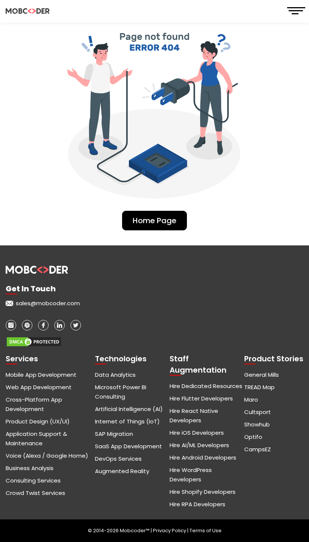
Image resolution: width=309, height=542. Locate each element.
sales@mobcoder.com (48, 303)
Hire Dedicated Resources (206, 386)
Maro (251, 399)
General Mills (261, 375)
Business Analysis (30, 468)
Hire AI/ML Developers (199, 445)
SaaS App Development (128, 446)
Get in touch (31, 288)
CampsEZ (257, 449)
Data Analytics (115, 375)
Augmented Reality (122, 471)
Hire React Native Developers (194, 415)
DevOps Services (118, 459)
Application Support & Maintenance (36, 438)
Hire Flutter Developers (201, 398)
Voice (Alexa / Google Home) (47, 456)
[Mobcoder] (27, 11)
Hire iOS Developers (197, 433)
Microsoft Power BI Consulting (120, 391)
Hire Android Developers (203, 457)
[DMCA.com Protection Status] (34, 338)
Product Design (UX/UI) (38, 421)
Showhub (257, 424)
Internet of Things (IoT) (127, 421)
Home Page (154, 220)
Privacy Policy (170, 530)
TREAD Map (259, 387)
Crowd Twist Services (35, 493)
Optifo (253, 437)
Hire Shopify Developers (203, 492)
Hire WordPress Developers (191, 474)
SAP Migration (114, 434)
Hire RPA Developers (197, 504)
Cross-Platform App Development (34, 404)
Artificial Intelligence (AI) (129, 409)
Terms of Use (206, 530)
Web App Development (39, 387)
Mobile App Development (41, 375)
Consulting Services (33, 480)
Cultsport (257, 412)
